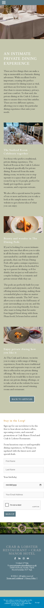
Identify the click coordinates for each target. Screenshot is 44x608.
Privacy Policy (30, 578)
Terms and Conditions (14, 578)
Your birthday (10, 477)
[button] (4, 2)
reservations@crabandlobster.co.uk (23, 565)
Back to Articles (22, 399)
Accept (37, 602)
